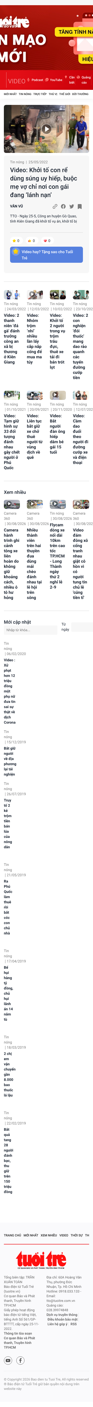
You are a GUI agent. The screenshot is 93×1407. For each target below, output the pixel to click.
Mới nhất (10, 94)
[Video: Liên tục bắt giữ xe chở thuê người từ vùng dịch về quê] (35, 395)
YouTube (56, 80)
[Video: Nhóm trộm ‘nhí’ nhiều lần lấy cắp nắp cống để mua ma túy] (35, 294)
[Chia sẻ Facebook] (63, 206)
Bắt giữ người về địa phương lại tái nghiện (10, 761)
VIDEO (17, 81)
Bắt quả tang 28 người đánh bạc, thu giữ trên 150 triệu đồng (8, 1161)
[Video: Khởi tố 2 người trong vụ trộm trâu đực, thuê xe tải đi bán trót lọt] (58, 294)
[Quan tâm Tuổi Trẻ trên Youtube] (8, 1360)
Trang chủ (12, 1235)
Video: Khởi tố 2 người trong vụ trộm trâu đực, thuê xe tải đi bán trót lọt (57, 341)
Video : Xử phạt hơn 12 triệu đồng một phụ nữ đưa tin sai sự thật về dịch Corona (10, 691)
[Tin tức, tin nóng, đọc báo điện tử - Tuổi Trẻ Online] (5, 80)
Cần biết (72, 80)
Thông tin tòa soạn (18, 1334)
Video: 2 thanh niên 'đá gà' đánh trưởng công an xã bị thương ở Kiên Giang (12, 339)
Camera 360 (10, 516)
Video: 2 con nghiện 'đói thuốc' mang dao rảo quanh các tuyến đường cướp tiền (80, 346)
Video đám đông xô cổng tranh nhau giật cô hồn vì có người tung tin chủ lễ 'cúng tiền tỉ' (80, 564)
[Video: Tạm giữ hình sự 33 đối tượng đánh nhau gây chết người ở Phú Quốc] (12, 395)
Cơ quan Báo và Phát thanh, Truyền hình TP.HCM (19, 1343)
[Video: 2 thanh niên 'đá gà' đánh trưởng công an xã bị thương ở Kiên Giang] (12, 294)
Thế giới (64, 94)
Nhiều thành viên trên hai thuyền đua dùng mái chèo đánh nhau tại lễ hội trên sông (34, 564)
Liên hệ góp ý (57, 1324)
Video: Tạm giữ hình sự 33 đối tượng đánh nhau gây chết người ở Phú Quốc (12, 441)
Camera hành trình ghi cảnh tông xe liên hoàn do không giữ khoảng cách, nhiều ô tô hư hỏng (11, 564)
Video (63, 1235)
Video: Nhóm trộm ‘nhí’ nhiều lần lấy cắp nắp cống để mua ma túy (34, 339)
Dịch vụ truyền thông (62, 1315)
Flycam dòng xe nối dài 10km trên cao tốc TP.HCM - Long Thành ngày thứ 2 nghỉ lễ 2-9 (57, 556)
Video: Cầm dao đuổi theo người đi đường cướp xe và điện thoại (80, 439)
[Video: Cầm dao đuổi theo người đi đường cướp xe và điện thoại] (81, 395)
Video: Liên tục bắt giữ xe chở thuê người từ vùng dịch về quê (35, 436)
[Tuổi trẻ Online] (41, 1260)
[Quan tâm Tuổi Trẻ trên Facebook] (20, 1360)
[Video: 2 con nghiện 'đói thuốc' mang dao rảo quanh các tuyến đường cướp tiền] (81, 294)
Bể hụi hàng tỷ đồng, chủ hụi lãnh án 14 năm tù (8, 994)
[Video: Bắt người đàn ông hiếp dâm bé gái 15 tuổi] (58, 395)
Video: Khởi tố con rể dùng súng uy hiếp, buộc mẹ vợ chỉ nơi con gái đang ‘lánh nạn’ (43, 182)
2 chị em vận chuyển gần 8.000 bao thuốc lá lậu (10, 1075)
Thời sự (77, 1235)
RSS (74, 1324)
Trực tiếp (40, 94)
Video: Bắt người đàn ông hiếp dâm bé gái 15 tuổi (57, 434)
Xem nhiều (15, 492)
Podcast (37, 80)
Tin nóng (25, 94)
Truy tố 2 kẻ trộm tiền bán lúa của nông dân (8, 823)
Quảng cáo (86, 80)
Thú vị (53, 94)
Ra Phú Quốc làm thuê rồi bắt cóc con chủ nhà (8, 907)
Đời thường (80, 94)
